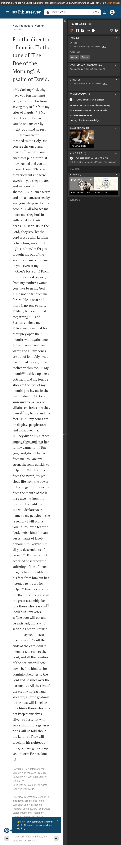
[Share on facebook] (77, 30)
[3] (23, 372)
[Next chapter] (56, 838)
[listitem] (94, 105)
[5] (47, 605)
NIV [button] (95, 12)
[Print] (93, 30)
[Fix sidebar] (65, 21)
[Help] (116, 30)
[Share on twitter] (82, 30)
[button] (118, 2)
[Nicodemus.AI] (6, 830)
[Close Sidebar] (65, 434)
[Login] (112, 12)
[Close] (57, 820)
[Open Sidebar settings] (111, 30)
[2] (25, 151)
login (104, 46)
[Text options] (104, 12)
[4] (22, 412)
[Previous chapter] (6, 838)
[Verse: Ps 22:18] (90, 24)
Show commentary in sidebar (90, 100)
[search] (70, 12)
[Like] (71, 30)
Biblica (19, 29)
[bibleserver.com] (27, 12)
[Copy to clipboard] (88, 30)
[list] (94, 113)
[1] (14, 134)
